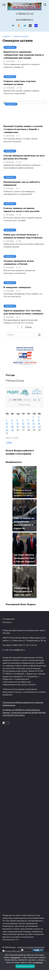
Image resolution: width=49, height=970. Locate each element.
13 (23, 423)
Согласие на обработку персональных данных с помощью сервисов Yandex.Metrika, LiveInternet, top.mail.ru (24, 712)
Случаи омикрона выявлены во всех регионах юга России (24, 157)
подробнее (15, 957)
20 (23, 427)
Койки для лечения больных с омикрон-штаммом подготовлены (23, 236)
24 (7, 430)
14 (28, 423)
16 (39, 423)
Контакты (7, 622)
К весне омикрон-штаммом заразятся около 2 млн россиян (22, 209)
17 (7, 427)
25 (12, 430)
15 (34, 423)
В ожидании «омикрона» (17, 287)
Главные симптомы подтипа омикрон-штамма (20, 82)
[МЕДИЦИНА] (25, 121)
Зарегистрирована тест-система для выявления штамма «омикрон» (24, 312)
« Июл (9, 442)
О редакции (8, 619)
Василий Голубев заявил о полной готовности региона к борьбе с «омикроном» (23, 129)
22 (34, 427)
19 (18, 427)
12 (18, 423)
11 (12, 423)
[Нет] (46, 961)
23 (39, 427)
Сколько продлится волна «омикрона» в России (19, 262)
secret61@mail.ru (24, 19)
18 (12, 427)
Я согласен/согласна (25, 966)
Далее (28, 327)
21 (28, 427)
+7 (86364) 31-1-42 (24, 13)
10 (7, 423)
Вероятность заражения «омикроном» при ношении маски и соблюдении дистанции (24, 55)
